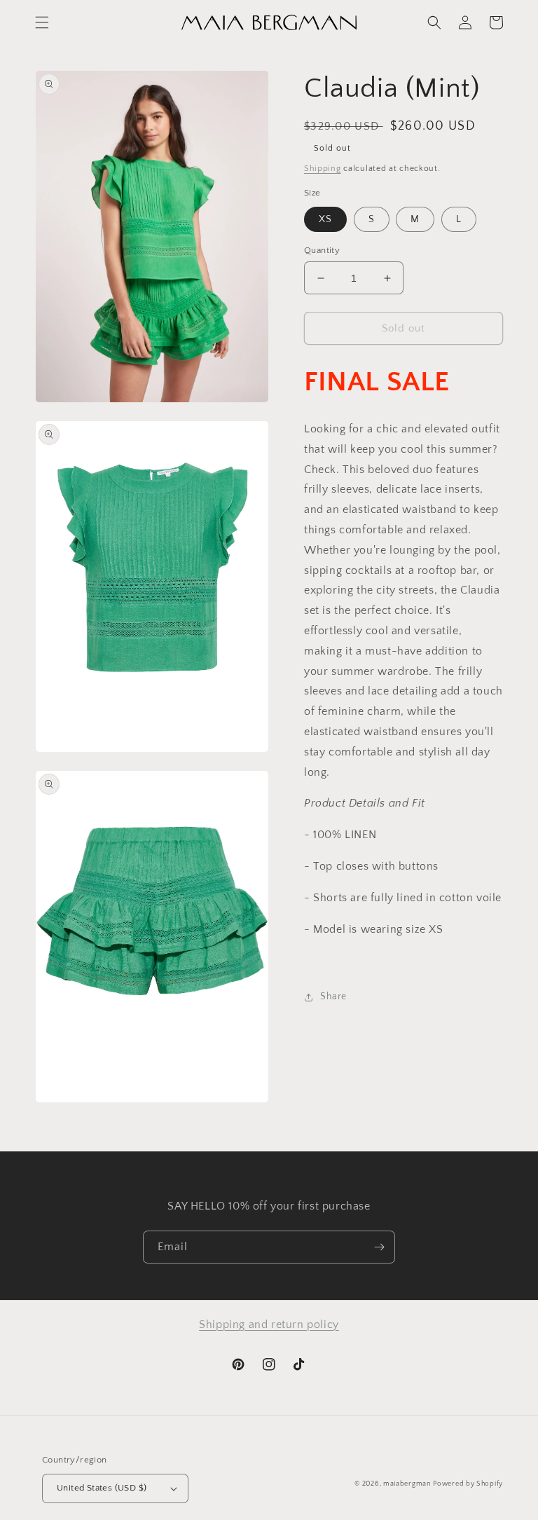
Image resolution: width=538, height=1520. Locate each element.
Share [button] (333, 996)
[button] (42, 22)
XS (325, 219)
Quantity (322, 250)
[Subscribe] (379, 1247)
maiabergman (407, 1484)
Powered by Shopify (468, 1484)
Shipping (322, 168)
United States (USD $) (101, 1488)
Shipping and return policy (269, 1324)
